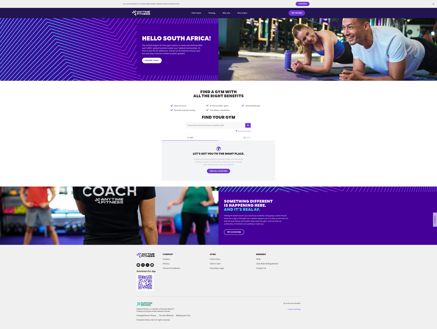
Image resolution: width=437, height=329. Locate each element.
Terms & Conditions (171, 268)
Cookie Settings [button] (294, 309)
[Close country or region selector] (433, 4)
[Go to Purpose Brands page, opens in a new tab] (144, 304)
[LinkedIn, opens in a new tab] (152, 265)
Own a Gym (242, 13)
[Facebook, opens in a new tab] (138, 265)
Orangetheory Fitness (146, 316)
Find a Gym (196, 13)
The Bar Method (166, 316)
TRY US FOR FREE (234, 232)
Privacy (166, 264)
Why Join (226, 13)
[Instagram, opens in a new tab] (143, 265)
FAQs (258, 259)
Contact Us (261, 268)
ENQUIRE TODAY (152, 60)
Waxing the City (183, 316)
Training (211, 13)
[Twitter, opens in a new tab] (147, 265)
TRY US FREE (296, 13)
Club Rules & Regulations (267, 264)
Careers (166, 259)
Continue (302, 4)
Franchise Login (217, 268)
